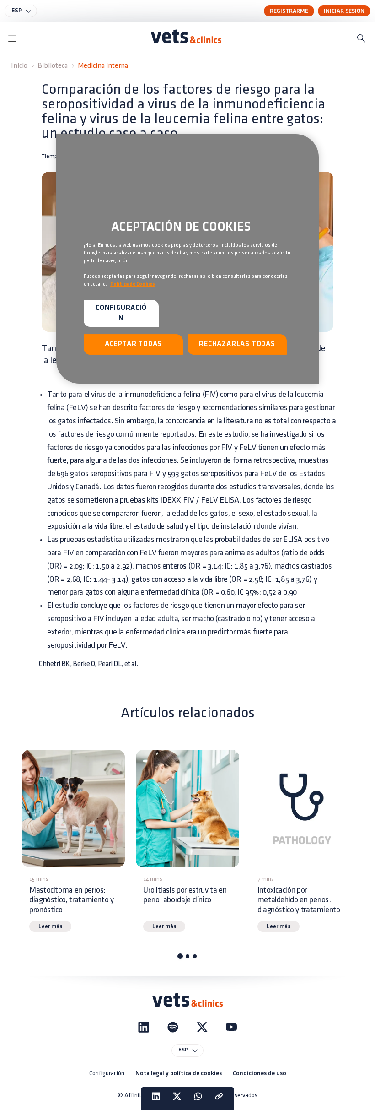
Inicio (19, 65)
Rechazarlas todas (237, 344)
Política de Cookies (132, 284)
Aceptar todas (133, 344)
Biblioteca (53, 65)
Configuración (106, 1073)
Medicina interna (103, 65)
